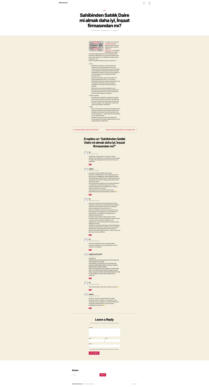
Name (90, 338)
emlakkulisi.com (109, 44)
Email (106, 338)
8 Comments (115, 30)
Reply (90, 164)
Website (90, 343)
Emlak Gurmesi (63, 2)
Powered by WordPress (89, 383)
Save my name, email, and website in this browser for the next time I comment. (104, 349)
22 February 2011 (106, 30)
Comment (91, 327)
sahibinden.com (109, 50)
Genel (104, 10)
